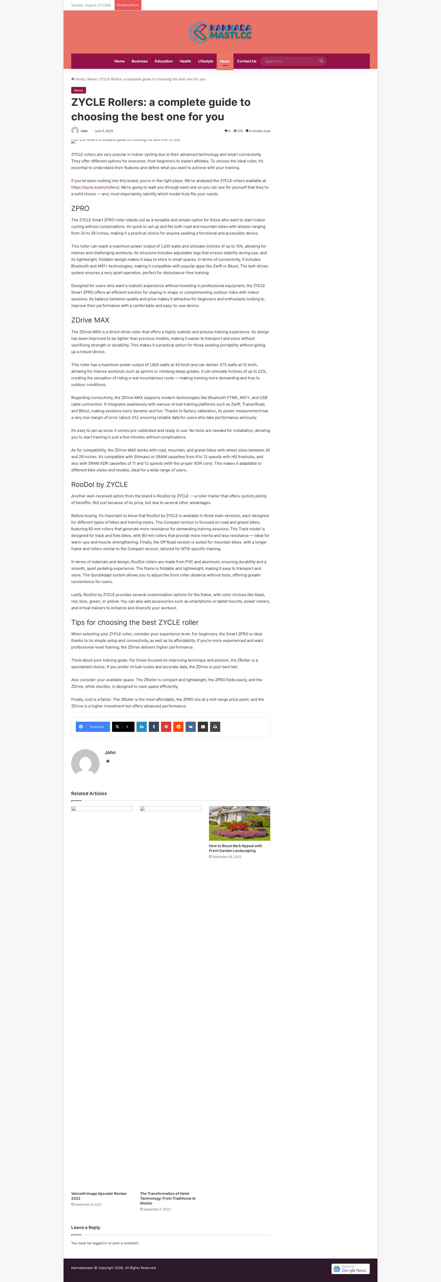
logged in (99, 1243)
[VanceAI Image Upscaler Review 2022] (101, 997)
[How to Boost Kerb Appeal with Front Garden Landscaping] (239, 823)
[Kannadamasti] (220, 32)
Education (164, 61)
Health (185, 61)
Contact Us (246, 61)
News (225, 61)
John (84, 131)
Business (140, 61)
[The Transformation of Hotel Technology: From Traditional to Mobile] (170, 997)
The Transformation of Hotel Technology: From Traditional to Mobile (168, 1198)
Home (119, 61)
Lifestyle (205, 61)
